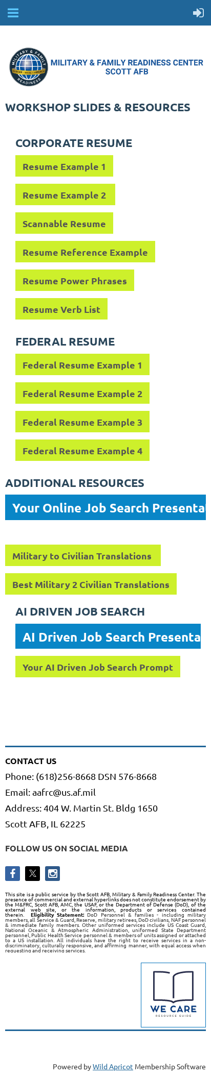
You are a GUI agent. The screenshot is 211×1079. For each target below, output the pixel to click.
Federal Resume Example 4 (82, 450)
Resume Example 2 (65, 195)
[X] (32, 873)
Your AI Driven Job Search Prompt (98, 667)
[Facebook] (12, 873)
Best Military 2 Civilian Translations (91, 584)
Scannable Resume (64, 223)
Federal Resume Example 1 (82, 365)
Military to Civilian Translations (83, 555)
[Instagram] (52, 873)
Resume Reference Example (85, 252)
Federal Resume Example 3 (82, 422)
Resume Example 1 (64, 166)
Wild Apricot (113, 1066)
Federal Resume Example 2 (82, 393)
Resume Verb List (61, 309)
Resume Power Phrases (75, 280)
